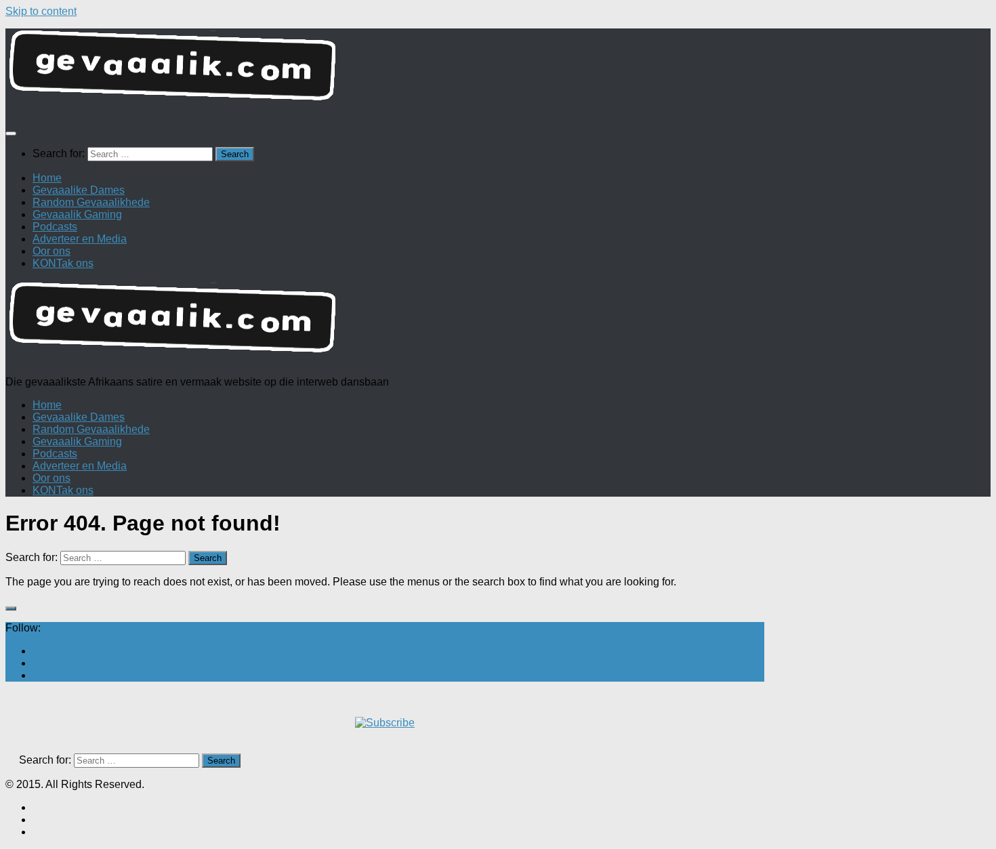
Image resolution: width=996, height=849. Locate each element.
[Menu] (10, 133)
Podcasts (55, 226)
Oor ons (51, 251)
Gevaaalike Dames (79, 190)
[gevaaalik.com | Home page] (498, 70)
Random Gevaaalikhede (91, 202)
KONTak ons (63, 263)
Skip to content (41, 11)
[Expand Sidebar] (10, 608)
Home (47, 178)
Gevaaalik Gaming (77, 214)
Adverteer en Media (80, 239)
